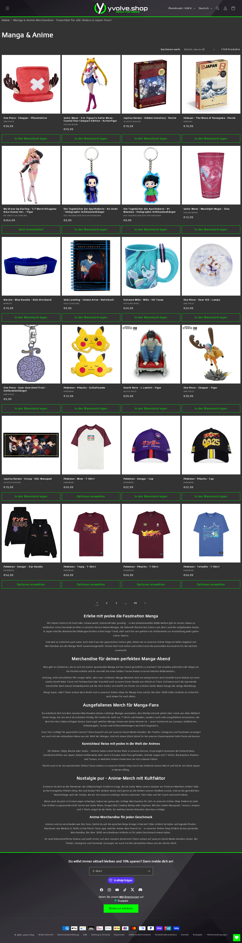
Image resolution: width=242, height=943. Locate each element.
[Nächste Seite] (145, 603)
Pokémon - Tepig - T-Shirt (80, 566)
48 (135, 602)
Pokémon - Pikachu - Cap (199, 478)
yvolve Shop (28, 935)
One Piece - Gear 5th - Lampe (202, 299)
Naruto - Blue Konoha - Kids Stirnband (27, 299)
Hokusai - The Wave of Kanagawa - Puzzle (210, 118)
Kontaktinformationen (166, 935)
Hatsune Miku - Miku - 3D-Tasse (143, 299)
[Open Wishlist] (236, 937)
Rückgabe (197, 935)
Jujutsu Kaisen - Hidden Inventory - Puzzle (149, 118)
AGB (85, 935)
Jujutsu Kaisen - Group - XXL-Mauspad (28, 478)
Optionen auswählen (91, 496)
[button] (7, 8)
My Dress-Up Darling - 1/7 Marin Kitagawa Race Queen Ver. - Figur (30, 210)
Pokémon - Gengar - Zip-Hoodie (23, 566)
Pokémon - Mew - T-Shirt (79, 478)
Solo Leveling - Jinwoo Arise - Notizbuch (89, 299)
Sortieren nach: (171, 49)
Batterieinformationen (140, 935)
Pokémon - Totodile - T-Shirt (202, 566)
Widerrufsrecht (45, 935)
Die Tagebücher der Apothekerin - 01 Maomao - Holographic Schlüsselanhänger (149, 210)
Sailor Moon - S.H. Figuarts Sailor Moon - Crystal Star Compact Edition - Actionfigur (90, 119)
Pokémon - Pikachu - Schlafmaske (84, 387)
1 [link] (97, 603)
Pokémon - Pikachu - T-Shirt (140, 566)
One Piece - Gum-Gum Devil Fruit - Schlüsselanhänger (25, 389)
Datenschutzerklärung (68, 935)
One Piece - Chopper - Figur (201, 387)
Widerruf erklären (121, 908)
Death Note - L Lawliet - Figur (142, 387)
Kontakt (185, 935)
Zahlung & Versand (100, 935)
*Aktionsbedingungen (217, 935)
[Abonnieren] (149, 871)
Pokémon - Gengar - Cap (138, 478)
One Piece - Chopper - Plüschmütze (25, 118)
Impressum (119, 935)
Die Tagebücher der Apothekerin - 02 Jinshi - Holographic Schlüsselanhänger (91, 210)
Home (6, 20)
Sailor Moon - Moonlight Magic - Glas (207, 209)
